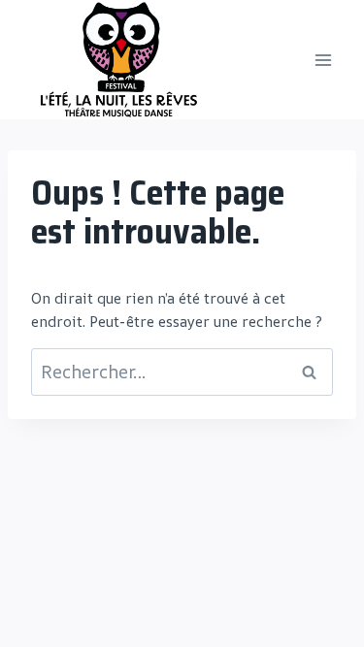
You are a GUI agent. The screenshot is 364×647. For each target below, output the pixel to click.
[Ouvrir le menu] (323, 60)
